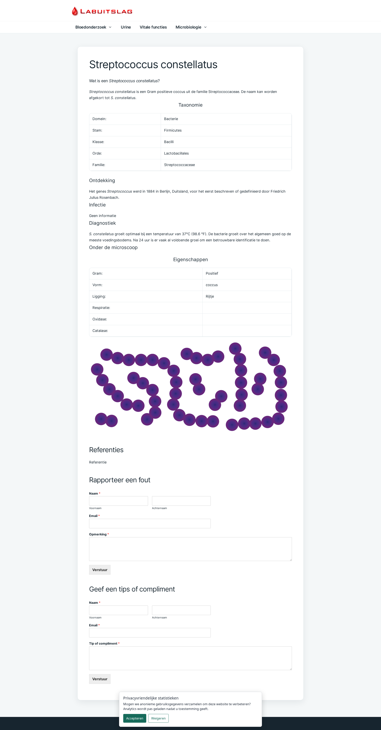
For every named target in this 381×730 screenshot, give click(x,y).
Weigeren (158, 718)
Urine (126, 27)
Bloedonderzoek (90, 27)
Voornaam (95, 508)
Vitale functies (153, 27)
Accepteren (134, 718)
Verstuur (99, 570)
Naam (94, 493)
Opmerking (99, 534)
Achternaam (159, 508)
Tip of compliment (104, 643)
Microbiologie (188, 27)
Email (94, 516)
